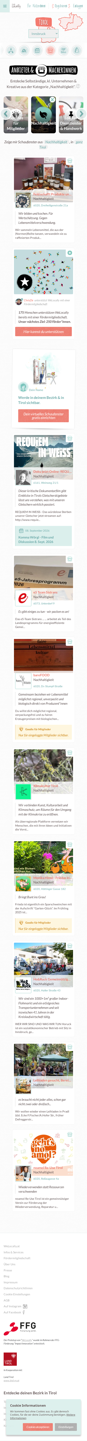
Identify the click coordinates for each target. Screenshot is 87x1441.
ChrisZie (28, 300)
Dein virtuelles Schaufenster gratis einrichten (43, 416)
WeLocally (27, 1340)
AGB (7, 1300)
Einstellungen (65, 1427)
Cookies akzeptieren (38, 1427)
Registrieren (61, 6)
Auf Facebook (12, 1312)
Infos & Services (13, 1252)
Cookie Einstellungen (17, 1294)
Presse (8, 1270)
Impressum (11, 1282)
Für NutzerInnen (36, 6)
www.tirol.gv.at (11, 1380)
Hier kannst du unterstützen (43, 331)
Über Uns (9, 1264)
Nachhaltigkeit (56, 142)
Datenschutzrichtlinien (18, 1288)
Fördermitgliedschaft (17, 1258)
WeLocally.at (12, 1246)
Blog (6, 1276)
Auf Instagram (12, 1306)
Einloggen (78, 6)
